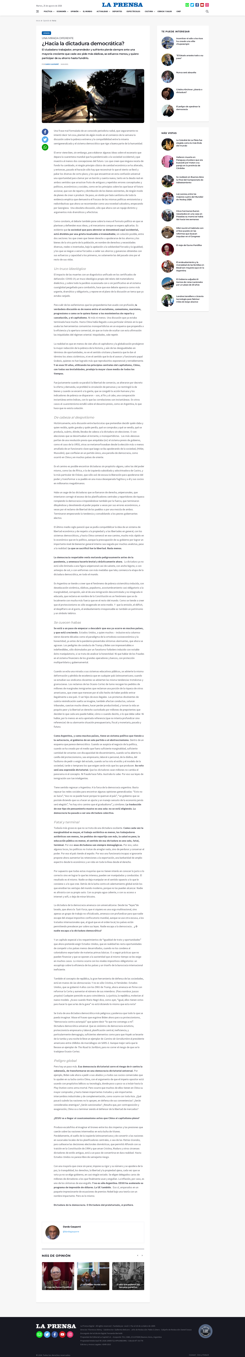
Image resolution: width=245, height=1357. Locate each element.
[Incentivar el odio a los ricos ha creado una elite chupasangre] (167, 42)
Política (48, 11)
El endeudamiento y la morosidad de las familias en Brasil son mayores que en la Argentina (190, 266)
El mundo (87, 11)
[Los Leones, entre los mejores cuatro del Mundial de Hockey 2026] (167, 198)
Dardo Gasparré (52, 64)
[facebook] (197, 5)
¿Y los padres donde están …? (93, 1286)
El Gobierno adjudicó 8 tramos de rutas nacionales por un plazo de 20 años (189, 282)
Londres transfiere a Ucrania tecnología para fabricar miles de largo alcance (189, 299)
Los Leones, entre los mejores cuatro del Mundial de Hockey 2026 (189, 197)
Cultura (149, 11)
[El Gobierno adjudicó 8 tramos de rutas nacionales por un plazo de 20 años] (167, 283)
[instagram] (207, 5)
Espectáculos (133, 11)
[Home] (56, 1327)
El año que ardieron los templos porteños (128, 1286)
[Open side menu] (37, 11)
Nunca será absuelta (186, 72)
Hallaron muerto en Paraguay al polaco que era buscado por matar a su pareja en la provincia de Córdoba (189, 162)
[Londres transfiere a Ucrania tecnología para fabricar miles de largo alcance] (167, 300)
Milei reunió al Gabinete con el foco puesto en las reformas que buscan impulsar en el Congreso (189, 232)
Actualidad (102, 11)
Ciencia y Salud (164, 11)
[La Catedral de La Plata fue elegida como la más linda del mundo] (167, 144)
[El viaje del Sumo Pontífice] (167, 249)
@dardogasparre (71, 1231)
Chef (178, 11)
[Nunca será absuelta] (167, 76)
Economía (61, 11)
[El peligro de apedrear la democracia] (167, 111)
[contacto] (187, 5)
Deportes (117, 11)
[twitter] (192, 5)
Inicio (38, 20)
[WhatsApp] (45, 147)
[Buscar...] (207, 11)
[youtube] (202, 5)
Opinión (74, 11)
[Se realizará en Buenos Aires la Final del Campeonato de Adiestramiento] (167, 181)
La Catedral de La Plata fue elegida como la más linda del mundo (189, 143)
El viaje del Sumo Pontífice (58, 1287)
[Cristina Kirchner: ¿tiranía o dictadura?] (167, 94)
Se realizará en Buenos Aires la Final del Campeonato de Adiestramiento (190, 180)
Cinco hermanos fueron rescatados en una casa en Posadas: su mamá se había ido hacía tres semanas (189, 215)
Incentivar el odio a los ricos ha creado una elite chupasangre (189, 41)
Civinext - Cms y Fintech (199, 1355)
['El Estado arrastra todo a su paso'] (167, 59)
